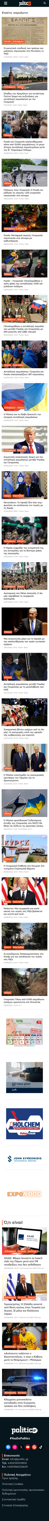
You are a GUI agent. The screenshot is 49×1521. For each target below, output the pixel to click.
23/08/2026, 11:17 (11, 1363)
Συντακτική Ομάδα (13, 1499)
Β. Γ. (20, 1005)
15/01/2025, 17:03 (10, 693)
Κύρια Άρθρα (18, 365)
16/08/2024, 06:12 (11, 962)
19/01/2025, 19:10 (10, 647)
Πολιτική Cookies (12, 1484)
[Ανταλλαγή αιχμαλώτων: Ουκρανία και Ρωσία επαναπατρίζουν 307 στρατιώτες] (24, 354)
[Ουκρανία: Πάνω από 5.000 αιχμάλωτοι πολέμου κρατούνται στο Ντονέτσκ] (24, 982)
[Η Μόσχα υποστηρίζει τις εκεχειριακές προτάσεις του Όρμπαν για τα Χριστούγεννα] (24, 758)
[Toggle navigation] (5, 3)
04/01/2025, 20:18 (11, 738)
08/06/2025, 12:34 (11, 244)
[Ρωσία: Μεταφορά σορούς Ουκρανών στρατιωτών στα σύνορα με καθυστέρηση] (24, 218)
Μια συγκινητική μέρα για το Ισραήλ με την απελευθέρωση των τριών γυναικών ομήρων (24, 641)
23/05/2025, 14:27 (11, 420)
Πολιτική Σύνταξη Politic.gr (30, 1317)
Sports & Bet (10, 1347)
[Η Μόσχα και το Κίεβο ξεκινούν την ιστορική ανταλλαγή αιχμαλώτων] (24, 397)
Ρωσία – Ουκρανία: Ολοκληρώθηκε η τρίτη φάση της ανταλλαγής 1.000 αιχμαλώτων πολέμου (23, 284)
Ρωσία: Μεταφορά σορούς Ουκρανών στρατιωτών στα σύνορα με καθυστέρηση (23, 238)
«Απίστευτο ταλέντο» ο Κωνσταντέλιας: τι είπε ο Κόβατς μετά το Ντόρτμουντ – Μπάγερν (23, 1356)
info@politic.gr (19, 1459)
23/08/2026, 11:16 (11, 1409)
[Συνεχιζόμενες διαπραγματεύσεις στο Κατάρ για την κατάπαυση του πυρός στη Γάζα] (24, 937)
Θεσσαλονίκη (10, 1393)
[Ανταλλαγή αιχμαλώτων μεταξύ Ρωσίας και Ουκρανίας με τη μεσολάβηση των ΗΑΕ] (24, 667)
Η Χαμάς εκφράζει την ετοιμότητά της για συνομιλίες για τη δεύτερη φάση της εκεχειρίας (24, 551)
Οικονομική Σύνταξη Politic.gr (32, 1268)
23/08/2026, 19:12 (11, 1317)
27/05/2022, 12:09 (11, 1005)
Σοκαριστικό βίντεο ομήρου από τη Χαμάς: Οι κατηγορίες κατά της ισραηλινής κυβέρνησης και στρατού (24, 732)
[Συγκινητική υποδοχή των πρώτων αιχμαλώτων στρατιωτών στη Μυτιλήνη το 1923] (24, 31)
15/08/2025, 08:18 (11, 153)
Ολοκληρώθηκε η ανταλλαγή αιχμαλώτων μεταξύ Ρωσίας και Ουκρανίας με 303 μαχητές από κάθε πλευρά (24, 329)
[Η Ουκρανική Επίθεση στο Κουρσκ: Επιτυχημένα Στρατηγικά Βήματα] (24, 848)
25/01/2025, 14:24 (11, 602)
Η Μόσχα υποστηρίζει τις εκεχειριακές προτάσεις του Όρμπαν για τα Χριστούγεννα (24, 778)
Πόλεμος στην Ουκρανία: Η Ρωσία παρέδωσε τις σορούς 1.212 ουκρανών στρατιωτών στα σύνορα (23, 193)
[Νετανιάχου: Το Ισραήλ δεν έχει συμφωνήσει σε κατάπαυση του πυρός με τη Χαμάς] (24, 485)
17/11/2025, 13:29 (10, 105)
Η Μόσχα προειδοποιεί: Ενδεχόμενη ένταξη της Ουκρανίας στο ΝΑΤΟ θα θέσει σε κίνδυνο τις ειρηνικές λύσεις (23, 823)
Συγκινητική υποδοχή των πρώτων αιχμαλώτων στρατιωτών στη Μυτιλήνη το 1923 (24, 51)
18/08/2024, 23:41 (11, 872)
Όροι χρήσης (10, 1478)
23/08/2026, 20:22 (11, 1268)
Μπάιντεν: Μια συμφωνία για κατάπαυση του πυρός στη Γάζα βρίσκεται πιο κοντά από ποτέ (23, 911)
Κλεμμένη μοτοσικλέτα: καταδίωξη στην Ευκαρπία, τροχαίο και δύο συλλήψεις (20, 1402)
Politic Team (24, 57)
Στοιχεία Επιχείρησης (15, 1505)
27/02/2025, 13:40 (11, 556)
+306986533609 (17, 1467)
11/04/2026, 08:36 (11, 57)
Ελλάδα (7, 41)
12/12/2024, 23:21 (10, 784)
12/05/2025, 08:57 (11, 511)
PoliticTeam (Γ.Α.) (25, 829)
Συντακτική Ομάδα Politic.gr (30, 1409)
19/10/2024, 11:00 (10, 829)
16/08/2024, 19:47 (10, 917)
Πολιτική (31, 1297)
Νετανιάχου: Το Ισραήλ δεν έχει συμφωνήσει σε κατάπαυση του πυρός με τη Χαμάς (23, 505)
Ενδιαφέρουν (18, 41)
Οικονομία (32, 1251)
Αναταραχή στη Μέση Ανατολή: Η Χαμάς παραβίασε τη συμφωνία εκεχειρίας (23, 596)
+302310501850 (17, 1463)
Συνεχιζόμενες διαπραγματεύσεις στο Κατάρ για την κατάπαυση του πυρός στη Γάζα (24, 957)
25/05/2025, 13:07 (11, 335)
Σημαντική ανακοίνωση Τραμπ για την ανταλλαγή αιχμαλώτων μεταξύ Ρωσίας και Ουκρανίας (24, 460)
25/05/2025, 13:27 (11, 289)
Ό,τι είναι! (22, 1251)
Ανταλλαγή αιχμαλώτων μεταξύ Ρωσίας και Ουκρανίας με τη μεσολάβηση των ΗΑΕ (24, 687)
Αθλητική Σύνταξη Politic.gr (30, 1363)
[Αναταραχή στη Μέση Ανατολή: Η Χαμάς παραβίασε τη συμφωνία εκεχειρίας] (24, 576)
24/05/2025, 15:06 (11, 377)
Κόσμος (21, 87)
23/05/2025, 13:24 (11, 466)
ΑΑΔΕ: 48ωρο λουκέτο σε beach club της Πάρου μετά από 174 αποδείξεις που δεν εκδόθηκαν (23, 1261)
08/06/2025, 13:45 (11, 199)
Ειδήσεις (7, 135)
